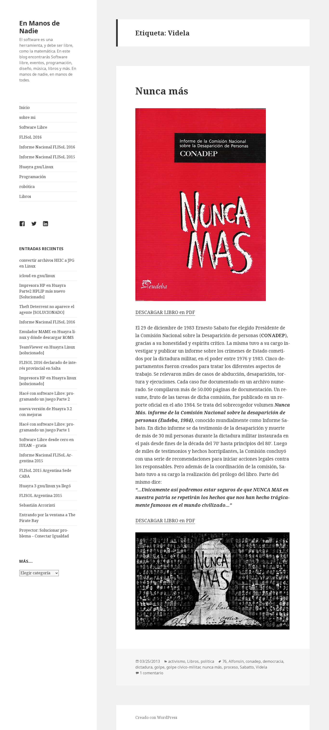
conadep (253, 661)
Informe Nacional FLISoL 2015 (47, 157)
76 (224, 661)
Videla (261, 667)
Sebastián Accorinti (37, 505)
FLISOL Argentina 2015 (40, 495)
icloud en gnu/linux (37, 275)
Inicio (24, 107)
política (207, 661)
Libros (25, 196)
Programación (32, 176)
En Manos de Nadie (39, 27)
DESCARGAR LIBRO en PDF (165, 312)
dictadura (143, 667)
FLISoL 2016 (30, 137)
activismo (176, 661)
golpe (159, 667)
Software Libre (33, 127)
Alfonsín (236, 661)
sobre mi (27, 117)
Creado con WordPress (156, 717)
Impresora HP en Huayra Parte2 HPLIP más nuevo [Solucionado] (42, 291)
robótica (27, 186)
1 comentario (151, 673)
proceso (231, 667)
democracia (273, 661)
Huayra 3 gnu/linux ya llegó (45, 486)
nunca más (212, 667)
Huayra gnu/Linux (36, 166)
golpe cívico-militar (183, 667)
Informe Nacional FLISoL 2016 (47, 147)
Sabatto (247, 667)
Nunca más (161, 90)
